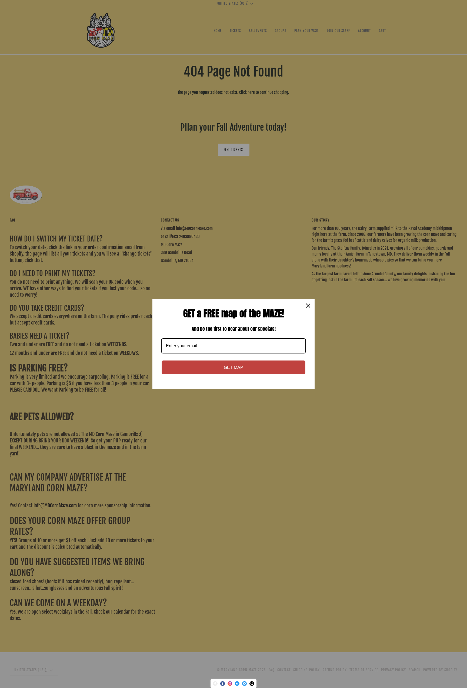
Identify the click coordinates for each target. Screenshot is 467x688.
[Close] (308, 305)
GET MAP (233, 367)
